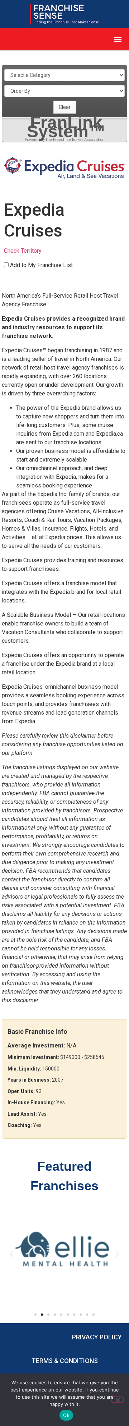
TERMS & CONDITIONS (65, 1361)
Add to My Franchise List (41, 265)
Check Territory (23, 250)
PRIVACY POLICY (97, 1337)
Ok (66, 1415)
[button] (118, 39)
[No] (117, 1399)
